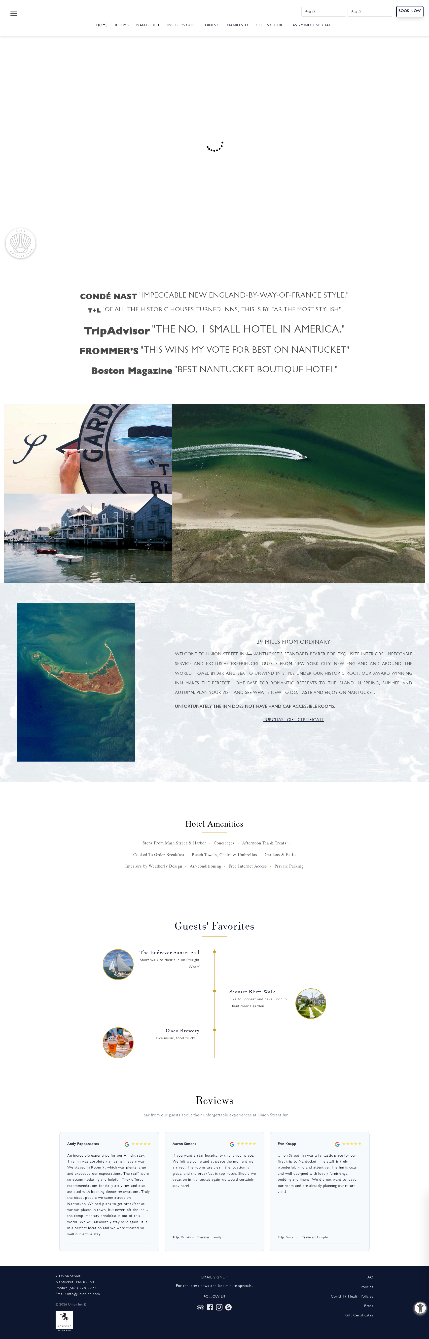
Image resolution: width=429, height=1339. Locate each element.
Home (101, 26)
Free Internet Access (248, 866)
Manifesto (237, 26)
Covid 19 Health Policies (352, 1297)
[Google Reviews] (228, 1307)
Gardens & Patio (280, 854)
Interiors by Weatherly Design (153, 866)
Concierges (224, 843)
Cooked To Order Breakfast (158, 854)
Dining (212, 26)
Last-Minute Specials (311, 26)
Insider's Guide (182, 26)
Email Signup (214, 1278)
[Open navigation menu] (14, 14)
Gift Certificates (359, 1316)
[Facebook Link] (210, 1307)
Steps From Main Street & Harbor (174, 843)
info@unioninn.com (83, 1294)
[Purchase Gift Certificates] (21, 243)
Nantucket (148, 26)
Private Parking (289, 866)
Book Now (409, 11)
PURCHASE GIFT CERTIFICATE (293, 720)
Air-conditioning (205, 866)
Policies (367, 1287)
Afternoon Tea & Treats (264, 843)
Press (368, 1306)
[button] (420, 1308)
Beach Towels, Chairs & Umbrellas (224, 854)
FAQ (369, 1278)
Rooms (122, 26)
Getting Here (269, 26)
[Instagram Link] (219, 1307)
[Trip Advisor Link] (200, 1307)
